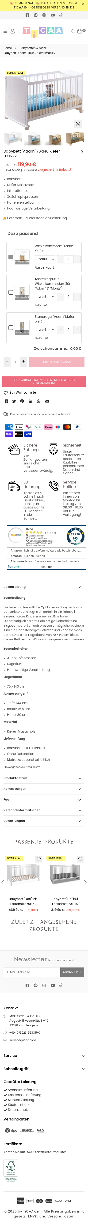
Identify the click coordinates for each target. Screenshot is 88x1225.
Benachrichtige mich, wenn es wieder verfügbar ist (44, 381)
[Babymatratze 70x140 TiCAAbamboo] (82, 151)
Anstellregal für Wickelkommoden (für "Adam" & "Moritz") (52, 284)
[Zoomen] (78, 124)
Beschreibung (15, 586)
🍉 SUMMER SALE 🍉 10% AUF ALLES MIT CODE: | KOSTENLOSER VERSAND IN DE (44, 5)
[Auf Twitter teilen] (14, 401)
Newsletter (44, 960)
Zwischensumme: (51, 349)
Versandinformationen (22, 810)
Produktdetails (15, 778)
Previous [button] (9, 97)
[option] (44, 99)
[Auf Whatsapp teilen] (39, 401)
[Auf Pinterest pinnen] (22, 401)
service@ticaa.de (22, 1040)
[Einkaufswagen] (79, 31)
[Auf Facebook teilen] (7, 401)
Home (8, 48)
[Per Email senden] (47, 401)
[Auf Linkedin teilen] (31, 401)
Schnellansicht (22, 262)
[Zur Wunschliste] (38, 859)
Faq (6, 799)
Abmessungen (15, 788)
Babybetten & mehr (33, 48)
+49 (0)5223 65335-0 (24, 1032)
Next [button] (78, 97)
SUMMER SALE (15, 73)
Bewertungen (14, 820)
